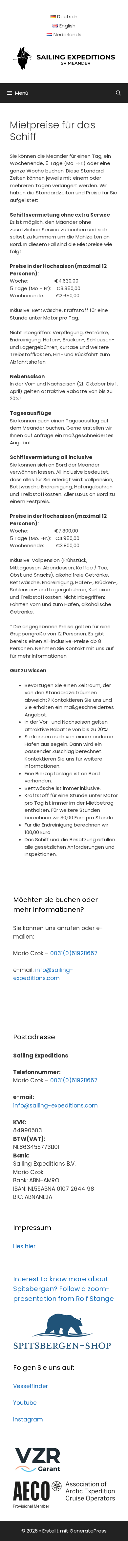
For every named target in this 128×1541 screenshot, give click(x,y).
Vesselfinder (30, 1386)
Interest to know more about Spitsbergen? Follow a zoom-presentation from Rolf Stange (63, 1288)
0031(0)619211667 (73, 953)
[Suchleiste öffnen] (118, 93)
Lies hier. (24, 1246)
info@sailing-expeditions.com (43, 974)
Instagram (28, 1419)
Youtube (25, 1403)
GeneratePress (88, 1530)
